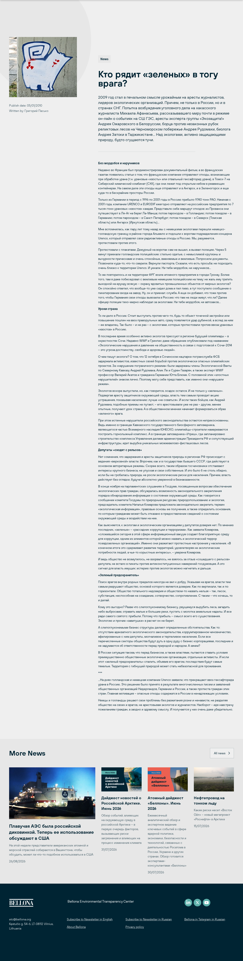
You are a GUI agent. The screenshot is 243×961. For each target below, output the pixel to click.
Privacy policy (134, 927)
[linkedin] (188, 902)
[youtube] (206, 902)
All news (219, 753)
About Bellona (76, 927)
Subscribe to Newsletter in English (90, 919)
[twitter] (197, 902)
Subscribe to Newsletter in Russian (148, 919)
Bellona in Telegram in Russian (204, 919)
